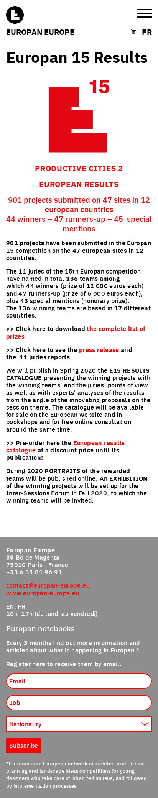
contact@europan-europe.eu (48, 585)
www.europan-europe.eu (42, 592)
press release (99, 349)
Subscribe (23, 745)
